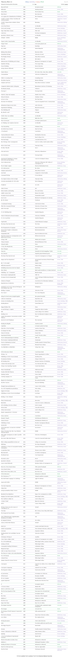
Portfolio (62, 4)
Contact (37, 2)
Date (35, 4)
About (27, 2)
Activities (32, 2)
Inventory (66, 4)
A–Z (33, 4)
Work (42, 2)
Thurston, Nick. (6, 2)
